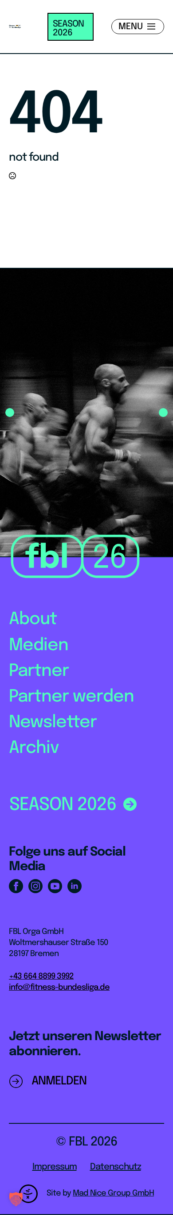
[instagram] (35, 886)
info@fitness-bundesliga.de (59, 987)
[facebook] (16, 886)
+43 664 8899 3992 (41, 976)
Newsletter (53, 722)
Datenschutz (115, 1167)
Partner (39, 671)
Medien (38, 645)
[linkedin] (74, 886)
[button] (9, 412)
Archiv (34, 748)
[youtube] (55, 886)
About (33, 619)
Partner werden (71, 697)
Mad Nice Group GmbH (113, 1193)
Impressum (54, 1167)
